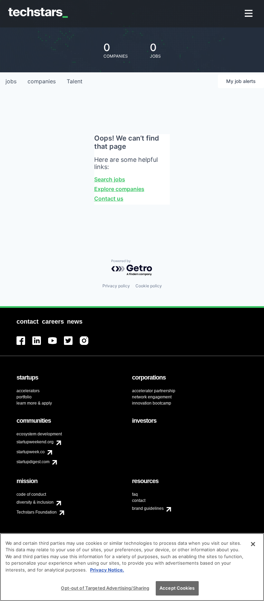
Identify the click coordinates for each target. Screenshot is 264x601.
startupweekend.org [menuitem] (35, 442)
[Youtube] (56, 345)
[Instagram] (88, 345)
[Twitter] (72, 345)
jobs (11, 81)
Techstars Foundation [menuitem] (36, 512)
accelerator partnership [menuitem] (153, 390)
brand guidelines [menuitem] (148, 508)
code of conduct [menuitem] (31, 494)
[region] (132, 567)
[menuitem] (249, 14)
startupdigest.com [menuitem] (33, 461)
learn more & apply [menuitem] (34, 403)
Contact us (108, 198)
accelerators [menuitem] (28, 390)
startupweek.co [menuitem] (30, 451)
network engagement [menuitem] (152, 397)
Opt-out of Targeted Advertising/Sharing (105, 588)
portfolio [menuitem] (24, 397)
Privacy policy (116, 285)
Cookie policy (148, 285)
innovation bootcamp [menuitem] (151, 403)
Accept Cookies (177, 588)
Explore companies (119, 188)
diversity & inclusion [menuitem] (35, 502)
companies (42, 81)
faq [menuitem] (135, 494)
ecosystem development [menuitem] (39, 434)
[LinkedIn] (40, 345)
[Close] (253, 544)
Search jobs (109, 179)
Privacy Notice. (107, 570)
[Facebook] (24, 345)
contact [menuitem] (138, 500)
